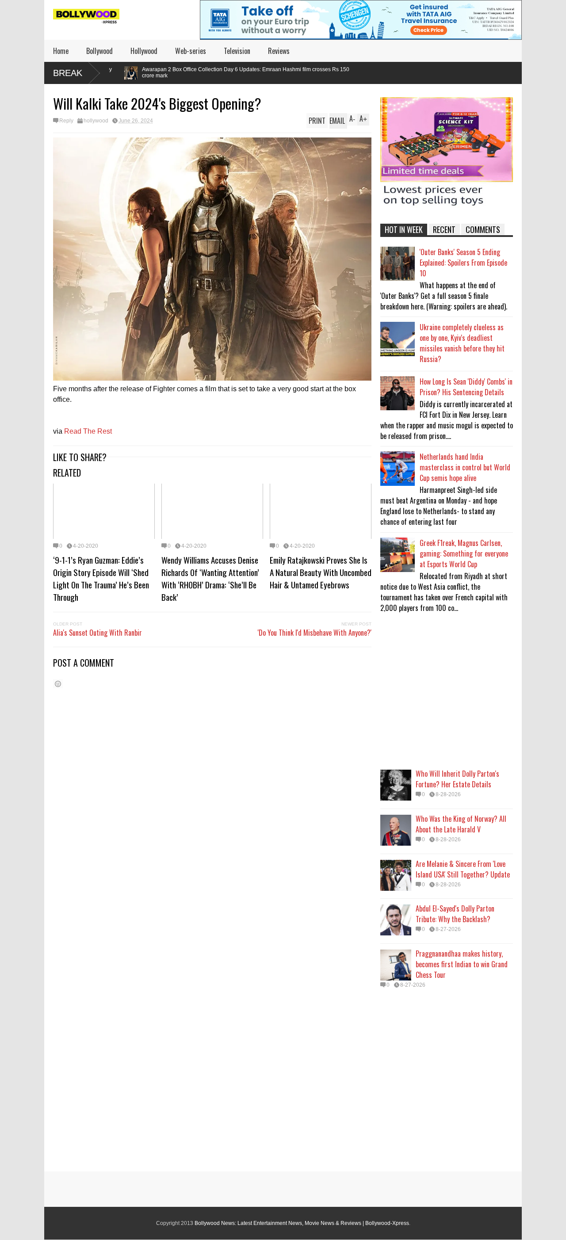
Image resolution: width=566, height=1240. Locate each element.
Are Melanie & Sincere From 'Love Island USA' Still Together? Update (463, 869)
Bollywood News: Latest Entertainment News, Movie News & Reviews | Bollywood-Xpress (302, 1223)
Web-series (190, 51)
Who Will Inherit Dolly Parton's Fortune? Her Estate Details (457, 779)
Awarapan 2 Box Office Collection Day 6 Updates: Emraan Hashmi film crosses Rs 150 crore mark (172, 72)
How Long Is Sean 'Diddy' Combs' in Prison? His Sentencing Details (466, 386)
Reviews (279, 51)
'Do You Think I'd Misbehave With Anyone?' (314, 632)
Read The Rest (88, 431)
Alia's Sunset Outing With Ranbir (97, 632)
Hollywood (143, 51)
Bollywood (99, 51)
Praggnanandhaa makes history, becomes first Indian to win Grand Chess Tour (462, 964)
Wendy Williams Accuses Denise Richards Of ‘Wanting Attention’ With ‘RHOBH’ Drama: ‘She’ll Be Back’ (210, 578)
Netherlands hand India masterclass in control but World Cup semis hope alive (465, 467)
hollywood (96, 121)
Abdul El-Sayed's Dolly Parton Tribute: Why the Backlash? (455, 913)
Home (61, 51)
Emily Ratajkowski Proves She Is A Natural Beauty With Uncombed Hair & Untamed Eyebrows (320, 572)
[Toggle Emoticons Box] (58, 683)
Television (237, 51)
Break (67, 73)
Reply (66, 121)
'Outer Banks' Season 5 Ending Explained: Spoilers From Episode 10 (463, 263)
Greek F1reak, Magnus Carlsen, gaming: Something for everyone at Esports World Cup (464, 553)
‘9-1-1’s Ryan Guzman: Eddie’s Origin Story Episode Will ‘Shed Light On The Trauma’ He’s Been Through (101, 578)
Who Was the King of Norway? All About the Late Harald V (461, 824)
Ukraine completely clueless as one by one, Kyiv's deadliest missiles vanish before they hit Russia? (462, 343)
